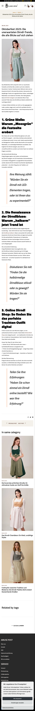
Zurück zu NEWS (19, 626)
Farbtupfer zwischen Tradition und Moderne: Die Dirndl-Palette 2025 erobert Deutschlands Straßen (17, 589)
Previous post (12, 423)
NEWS (19, 12)
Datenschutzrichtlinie (8, 708)
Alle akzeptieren (17, 698)
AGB (2, 650)
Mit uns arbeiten (5, 659)
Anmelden (25, 5)
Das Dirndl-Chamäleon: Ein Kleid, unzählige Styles (17, 536)
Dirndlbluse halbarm (8, 233)
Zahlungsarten (4, 677)
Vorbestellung (4, 680)
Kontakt (3, 647)
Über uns (3, 644)
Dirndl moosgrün (10, 98)
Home (14, 12)
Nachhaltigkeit (4, 656)
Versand (3, 668)
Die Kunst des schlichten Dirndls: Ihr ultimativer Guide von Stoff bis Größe (15, 484)
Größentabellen (5, 674)
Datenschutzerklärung (6, 653)
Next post (21, 423)
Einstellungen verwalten (17, 703)
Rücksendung (4, 671)
